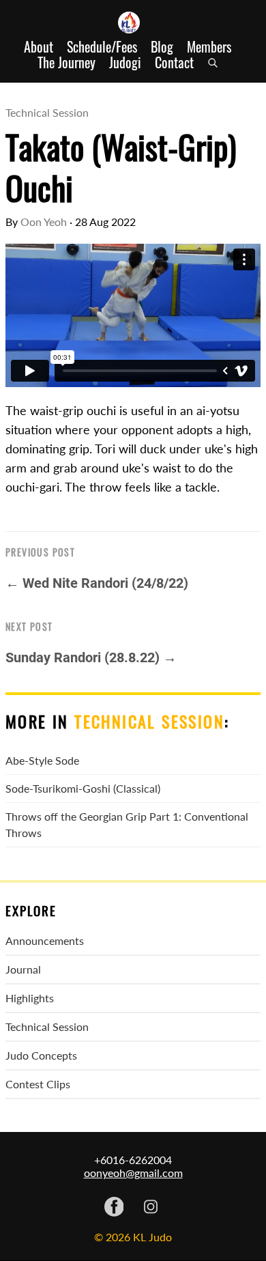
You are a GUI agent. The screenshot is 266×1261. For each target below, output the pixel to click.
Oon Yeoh (43, 221)
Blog (162, 47)
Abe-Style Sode (42, 760)
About (38, 47)
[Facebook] (114, 1207)
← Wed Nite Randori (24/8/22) (96, 583)
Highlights (29, 997)
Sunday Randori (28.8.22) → (91, 657)
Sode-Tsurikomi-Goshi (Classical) (82, 788)
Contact (174, 62)
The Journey (66, 62)
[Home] (133, 22)
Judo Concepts (41, 1055)
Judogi (125, 62)
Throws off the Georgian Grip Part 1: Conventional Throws (126, 824)
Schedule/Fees (102, 47)
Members (209, 47)
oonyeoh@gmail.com (133, 1172)
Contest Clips (37, 1083)
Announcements (44, 940)
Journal (23, 969)
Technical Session (47, 112)
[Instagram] (150, 1207)
